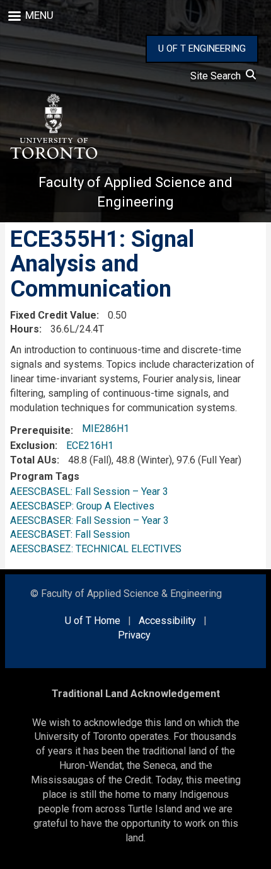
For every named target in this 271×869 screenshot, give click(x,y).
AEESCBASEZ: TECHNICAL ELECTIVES (96, 549)
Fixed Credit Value (53, 315)
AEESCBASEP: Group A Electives (82, 506)
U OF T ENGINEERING (202, 48)
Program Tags (44, 476)
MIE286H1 (105, 428)
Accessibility (167, 621)
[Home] (53, 126)
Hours (24, 329)
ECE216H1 (89, 446)
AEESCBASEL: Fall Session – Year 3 (89, 491)
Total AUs (33, 460)
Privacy (134, 635)
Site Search (218, 76)
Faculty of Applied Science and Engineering (135, 192)
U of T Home (92, 621)
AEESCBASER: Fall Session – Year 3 (89, 520)
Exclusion (32, 446)
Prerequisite (40, 430)
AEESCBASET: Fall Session (70, 534)
